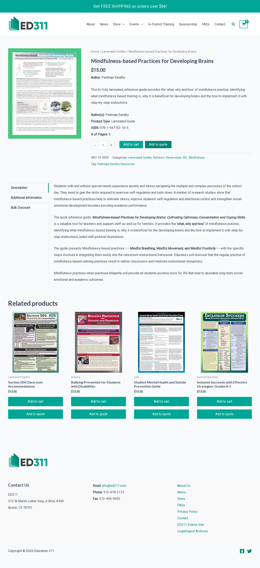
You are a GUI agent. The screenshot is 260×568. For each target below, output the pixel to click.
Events (134, 24)
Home (95, 51)
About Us (183, 486)
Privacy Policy (187, 512)
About (91, 24)
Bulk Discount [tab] (20, 207)
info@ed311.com (114, 486)
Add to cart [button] (35, 401)
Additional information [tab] (26, 198)
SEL (185, 157)
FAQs (206, 24)
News (104, 24)
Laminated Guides (114, 51)
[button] (123, 24)
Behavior (159, 157)
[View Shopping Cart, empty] (243, 24)
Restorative (173, 157)
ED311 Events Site (190, 525)
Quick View (35, 369)
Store (117, 24)
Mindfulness (197, 157)
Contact (219, 24)
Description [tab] (19, 188)
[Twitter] (249, 551)
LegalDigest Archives (192, 531)
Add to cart (131, 144)
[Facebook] (242, 551)
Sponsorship (188, 24)
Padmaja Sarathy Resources (116, 164)
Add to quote (158, 144)
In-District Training (161, 24)
